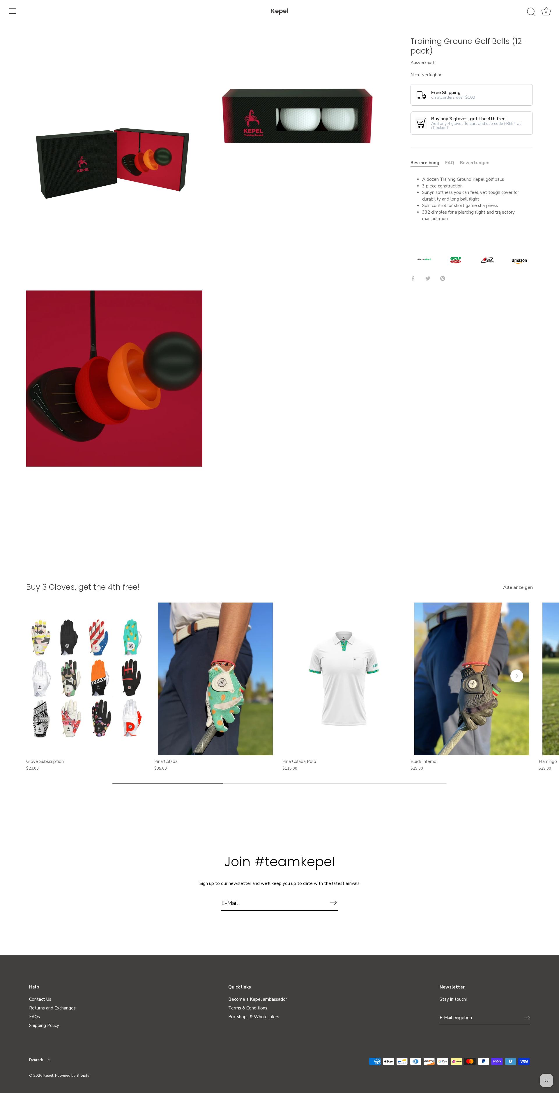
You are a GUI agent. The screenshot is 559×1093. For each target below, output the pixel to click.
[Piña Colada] (215, 679)
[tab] (428, 163)
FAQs (34, 1017)
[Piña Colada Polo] (343, 679)
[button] (42, 675)
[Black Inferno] (472, 679)
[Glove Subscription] (87, 679)
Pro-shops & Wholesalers (253, 1017)
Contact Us (40, 999)
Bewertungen (474, 163)
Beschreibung (425, 163)
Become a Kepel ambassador (257, 999)
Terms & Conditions (247, 1008)
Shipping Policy (44, 1025)
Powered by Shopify (72, 1075)
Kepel (279, 11)
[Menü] (12, 11)
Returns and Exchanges (52, 1008)
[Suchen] (531, 12)
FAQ (449, 163)
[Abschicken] (333, 902)
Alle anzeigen (518, 587)
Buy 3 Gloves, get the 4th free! (82, 587)
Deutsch (36, 1060)
